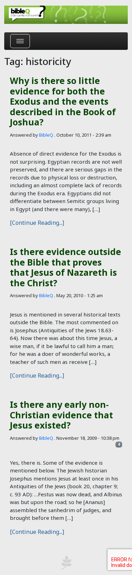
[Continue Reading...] (37, 223)
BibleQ (46, 135)
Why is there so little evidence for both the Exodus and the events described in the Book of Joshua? (63, 101)
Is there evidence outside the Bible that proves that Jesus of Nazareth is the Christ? (65, 267)
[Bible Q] (66, 15)
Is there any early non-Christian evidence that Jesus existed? (61, 415)
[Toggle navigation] (20, 41)
